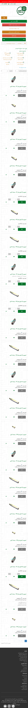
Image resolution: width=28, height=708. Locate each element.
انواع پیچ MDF (7, 55)
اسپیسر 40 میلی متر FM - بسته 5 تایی (18, 355)
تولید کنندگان (24, 675)
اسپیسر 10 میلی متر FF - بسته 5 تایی (18, 86)
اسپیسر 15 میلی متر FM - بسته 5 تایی (18, 166)
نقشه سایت (25, 668)
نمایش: (11, 71)
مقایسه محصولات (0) (22, 67)
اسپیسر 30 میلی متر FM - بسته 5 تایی (18, 301)
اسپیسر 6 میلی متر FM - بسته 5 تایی (18, 540)
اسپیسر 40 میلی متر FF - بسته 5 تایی (18, 329)
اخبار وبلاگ (25, 681)
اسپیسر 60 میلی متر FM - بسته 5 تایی (18, 594)
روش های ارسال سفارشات (22, 656)
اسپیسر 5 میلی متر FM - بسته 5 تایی (18, 434)
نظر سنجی (25, 662)
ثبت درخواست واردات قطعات (14, 25)
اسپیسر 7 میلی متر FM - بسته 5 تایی (18, 627)
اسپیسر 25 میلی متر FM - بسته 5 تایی (18, 247)
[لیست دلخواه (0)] (5, 4)
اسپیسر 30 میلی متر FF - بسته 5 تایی (18, 274)
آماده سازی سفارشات (23, 657)
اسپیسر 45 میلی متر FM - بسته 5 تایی (18, 408)
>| (14, 641)
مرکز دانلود (14, 36)
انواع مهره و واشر (20, 59)
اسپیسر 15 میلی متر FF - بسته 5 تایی (18, 139)
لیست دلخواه (25, 688)
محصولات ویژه (24, 680)
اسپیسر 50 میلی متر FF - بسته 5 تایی (18, 461)
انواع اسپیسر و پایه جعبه (7, 59)
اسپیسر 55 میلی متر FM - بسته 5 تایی (18, 514)
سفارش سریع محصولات (23, 659)
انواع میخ (7, 64)
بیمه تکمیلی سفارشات (23, 660)
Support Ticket (24, 665)
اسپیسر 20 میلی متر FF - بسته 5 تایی (18, 192)
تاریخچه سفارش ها (24, 686)
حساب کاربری (24, 685)
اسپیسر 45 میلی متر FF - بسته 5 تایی (18, 382)
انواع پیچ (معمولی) (20, 55)
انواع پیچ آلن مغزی (20, 64)
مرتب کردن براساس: (22, 71)
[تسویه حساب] (2, 4)
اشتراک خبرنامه (24, 689)
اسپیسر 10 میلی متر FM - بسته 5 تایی (18, 113)
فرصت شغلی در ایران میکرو (14, 32)
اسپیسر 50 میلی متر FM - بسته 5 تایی (18, 487)
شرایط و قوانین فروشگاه (23, 654)
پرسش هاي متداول (24, 671)
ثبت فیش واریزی (24, 670)
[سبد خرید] (4, 4)
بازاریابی (25, 678)
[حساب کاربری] (8, 4)
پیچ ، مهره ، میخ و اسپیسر (10, 43)
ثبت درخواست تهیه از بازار (14, 28)
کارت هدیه (25, 677)
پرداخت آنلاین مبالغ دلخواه (22, 653)
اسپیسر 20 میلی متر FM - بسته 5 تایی (18, 219)
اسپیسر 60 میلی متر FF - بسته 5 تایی (18, 567)
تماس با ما (25, 667)
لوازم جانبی (19, 43)
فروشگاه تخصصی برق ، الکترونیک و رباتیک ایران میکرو (14, 699)
